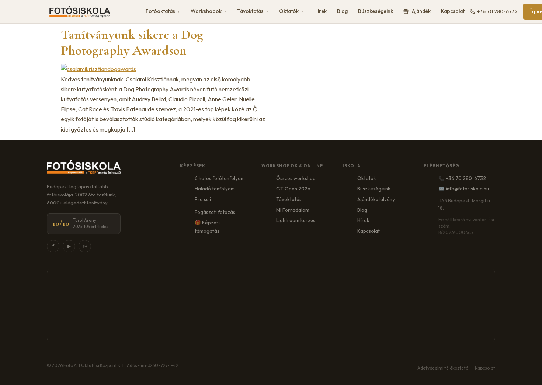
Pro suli (203, 199)
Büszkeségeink (375, 11)
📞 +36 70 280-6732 (462, 178)
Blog (342, 11)
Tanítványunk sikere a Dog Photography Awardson (132, 42)
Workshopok (209, 11)
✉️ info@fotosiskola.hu (463, 189)
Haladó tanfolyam (215, 189)
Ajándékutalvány (376, 199)
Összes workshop (296, 178)
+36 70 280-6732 (497, 11)
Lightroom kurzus (295, 220)
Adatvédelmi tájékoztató (442, 368)
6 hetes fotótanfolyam (220, 178)
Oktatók (291, 11)
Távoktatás (253, 11)
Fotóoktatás (163, 11)
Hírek (320, 11)
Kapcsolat (453, 11)
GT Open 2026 (293, 189)
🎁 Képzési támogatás (207, 227)
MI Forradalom (292, 210)
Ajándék (421, 11)
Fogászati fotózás (215, 212)
